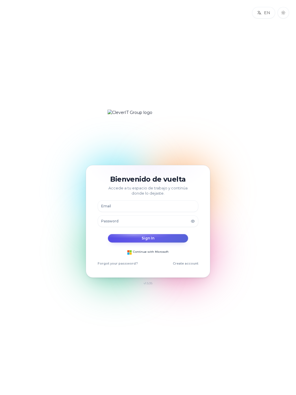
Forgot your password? (118, 263)
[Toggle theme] (283, 13)
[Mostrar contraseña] (193, 221)
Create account (185, 263)
